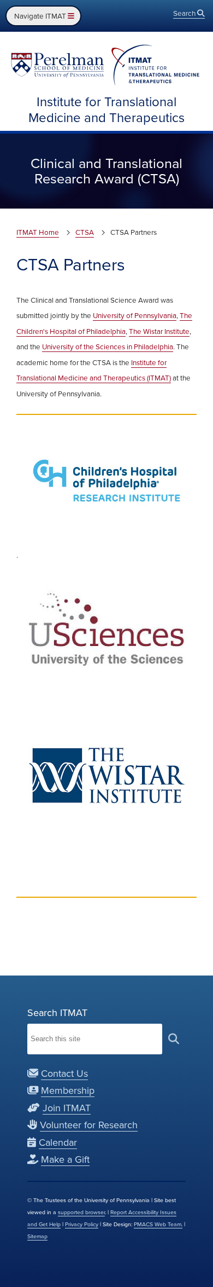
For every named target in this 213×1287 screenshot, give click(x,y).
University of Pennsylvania (134, 315)
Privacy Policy (81, 1224)
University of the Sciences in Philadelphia (107, 346)
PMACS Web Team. (158, 1224)
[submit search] (173, 1038)
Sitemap (37, 1236)
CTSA (84, 232)
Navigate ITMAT (41, 15)
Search (185, 13)
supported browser (81, 1212)
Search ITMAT (57, 1013)
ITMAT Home (37, 232)
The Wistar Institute (159, 331)
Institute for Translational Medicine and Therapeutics (106, 110)
